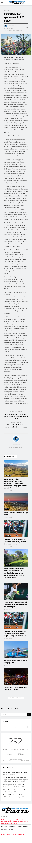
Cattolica (8, 535)
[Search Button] (29, 714)
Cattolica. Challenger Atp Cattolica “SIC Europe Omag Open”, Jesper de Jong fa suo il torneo (15, 541)
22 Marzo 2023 (9, 28)
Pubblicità (4, 829)
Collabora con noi (22, 826)
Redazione (12, 26)
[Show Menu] (2, 2)
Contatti (11, 829)
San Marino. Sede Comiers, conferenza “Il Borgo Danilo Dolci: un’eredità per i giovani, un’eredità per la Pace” (16, 779)
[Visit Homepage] (17, 2)
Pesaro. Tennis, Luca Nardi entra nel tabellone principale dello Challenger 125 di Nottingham (15, 604)
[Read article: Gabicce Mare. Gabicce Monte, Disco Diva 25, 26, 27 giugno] (16, 676)
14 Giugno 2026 (8, 580)
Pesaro (7, 598)
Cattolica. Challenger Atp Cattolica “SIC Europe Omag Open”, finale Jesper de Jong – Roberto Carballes (15, 633)
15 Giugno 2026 (8, 490)
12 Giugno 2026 (8, 665)
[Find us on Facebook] (1, 838)
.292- (6, 816)
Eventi (9, 10)
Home (5, 10)
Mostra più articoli (16, 698)
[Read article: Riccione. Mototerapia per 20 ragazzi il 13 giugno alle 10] (16, 649)
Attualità (8, 475)
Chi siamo (4, 826)
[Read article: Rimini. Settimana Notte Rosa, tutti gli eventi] (16, 502)
